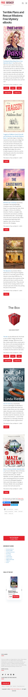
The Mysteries (7, 271)
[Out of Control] (14, 385)
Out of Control (7, 403)
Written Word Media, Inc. (16, 689)
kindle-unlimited (9, 511)
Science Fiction (9, 556)
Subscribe (5, 683)
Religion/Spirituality (10, 559)
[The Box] (14, 318)
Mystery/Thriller (9, 550)
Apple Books (8, 92)
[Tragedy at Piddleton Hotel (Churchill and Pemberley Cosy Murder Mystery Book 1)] (14, 116)
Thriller (11, 513)
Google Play (17, 92)
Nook (13, 88)
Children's (8, 561)
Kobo (19, 88)
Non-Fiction (8, 553)
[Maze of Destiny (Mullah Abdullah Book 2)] (14, 450)
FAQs (11, 686)
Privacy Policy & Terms (20, 686)
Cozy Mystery (10, 509)
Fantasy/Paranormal (10, 552)
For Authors (7, 686)
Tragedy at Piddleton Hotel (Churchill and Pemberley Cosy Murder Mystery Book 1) (13, 136)
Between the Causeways (10, 202)
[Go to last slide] (6, 590)
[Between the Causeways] (14, 184)
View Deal (16, 596)
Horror (7, 562)
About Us (3, 686)
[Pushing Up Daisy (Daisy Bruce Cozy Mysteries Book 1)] (14, 42)
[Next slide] (21, 590)
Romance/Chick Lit (10, 549)
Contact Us (14, 686)
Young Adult (8, 555)
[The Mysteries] (14, 253)
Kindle (6, 88)
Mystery (21, 511)
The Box (5, 336)
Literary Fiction (9, 558)
